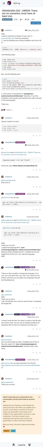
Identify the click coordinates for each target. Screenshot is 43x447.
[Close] (39, 397)
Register (6, 431)
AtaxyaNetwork (10, 142)
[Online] (3, 267)
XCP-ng (16, 3)
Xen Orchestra (8, 19)
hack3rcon (8, 30)
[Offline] (3, 142)
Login (13, 431)
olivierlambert (9, 267)
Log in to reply (36, 23)
